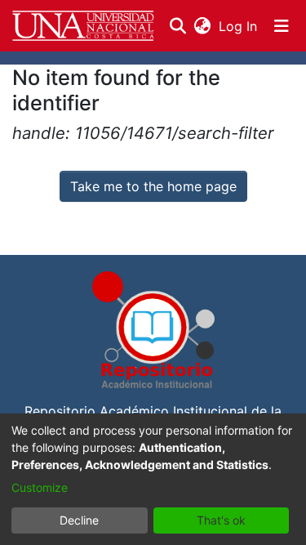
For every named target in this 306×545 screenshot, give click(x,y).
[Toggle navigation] (281, 26)
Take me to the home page (153, 186)
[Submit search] (177, 26)
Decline (79, 520)
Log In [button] (239, 26)
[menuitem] (202, 26)
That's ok (221, 520)
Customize (39, 487)
